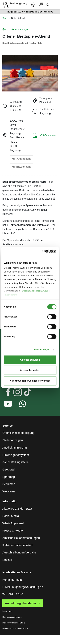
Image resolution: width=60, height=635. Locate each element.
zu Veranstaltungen (18, 29)
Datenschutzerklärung (35, 290)
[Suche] (47, 4)
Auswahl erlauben (30, 370)
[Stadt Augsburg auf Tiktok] (24, 393)
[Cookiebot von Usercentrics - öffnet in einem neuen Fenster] (42, 251)
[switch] (51, 316)
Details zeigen (42, 349)
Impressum (11, 294)
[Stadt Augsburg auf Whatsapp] (20, 405)
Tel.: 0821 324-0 (12, 594)
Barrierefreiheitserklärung (13, 623)
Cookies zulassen (30, 359)
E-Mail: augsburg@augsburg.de (22, 587)
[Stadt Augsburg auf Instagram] (15, 393)
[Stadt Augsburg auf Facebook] (5, 393)
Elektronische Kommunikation (15, 628)
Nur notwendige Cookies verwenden (30, 380)
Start (4, 18)
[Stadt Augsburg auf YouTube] (5, 405)
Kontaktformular (12, 579)
